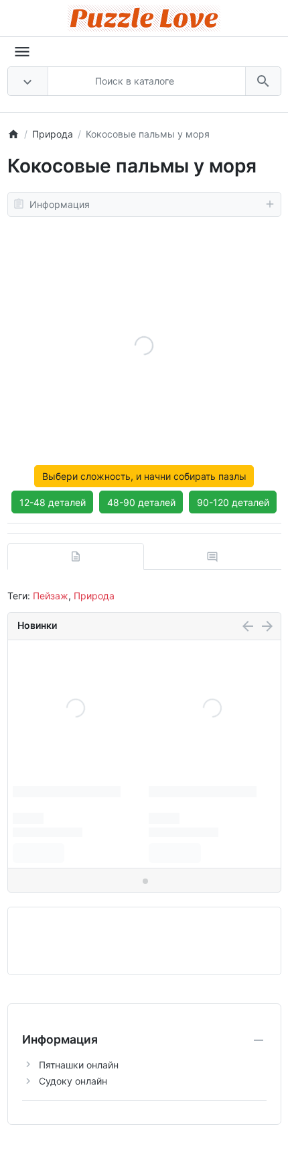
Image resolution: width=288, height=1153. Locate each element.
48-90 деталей (141, 502)
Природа (94, 595)
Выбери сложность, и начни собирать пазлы (144, 476)
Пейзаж (50, 595)
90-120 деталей (233, 502)
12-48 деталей (52, 502)
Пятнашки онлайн (79, 1064)
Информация (59, 204)
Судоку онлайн (73, 1081)
